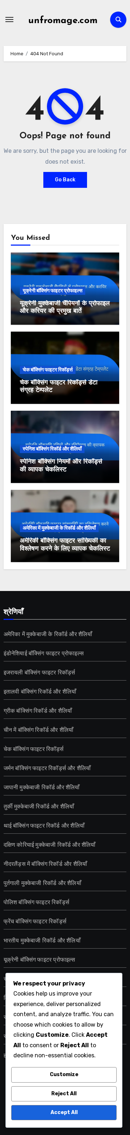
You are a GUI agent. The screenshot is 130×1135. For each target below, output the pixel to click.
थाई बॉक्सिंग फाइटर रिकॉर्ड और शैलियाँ (44, 825)
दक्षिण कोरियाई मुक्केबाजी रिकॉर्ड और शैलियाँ (50, 844)
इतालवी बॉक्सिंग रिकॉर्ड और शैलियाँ (40, 691)
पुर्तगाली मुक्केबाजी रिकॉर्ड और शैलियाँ (42, 883)
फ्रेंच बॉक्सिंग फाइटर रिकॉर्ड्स (35, 921)
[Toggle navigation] (9, 19)
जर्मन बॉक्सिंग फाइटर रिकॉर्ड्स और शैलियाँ (47, 768)
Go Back (65, 180)
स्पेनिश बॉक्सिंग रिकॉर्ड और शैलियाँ (52, 449)
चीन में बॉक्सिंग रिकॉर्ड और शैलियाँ (39, 729)
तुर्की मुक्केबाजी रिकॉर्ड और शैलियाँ (39, 806)
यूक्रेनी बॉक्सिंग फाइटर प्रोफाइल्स (52, 291)
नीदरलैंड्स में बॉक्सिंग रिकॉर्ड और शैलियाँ (45, 863)
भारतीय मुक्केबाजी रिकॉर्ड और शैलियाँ (42, 940)
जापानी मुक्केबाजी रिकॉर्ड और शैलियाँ (42, 787)
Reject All (64, 1094)
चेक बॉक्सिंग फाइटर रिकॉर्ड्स (48, 370)
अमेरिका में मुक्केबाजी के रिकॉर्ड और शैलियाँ (59, 528)
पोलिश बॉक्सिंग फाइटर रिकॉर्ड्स (36, 902)
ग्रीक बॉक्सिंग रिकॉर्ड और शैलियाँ (38, 710)
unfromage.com (63, 21)
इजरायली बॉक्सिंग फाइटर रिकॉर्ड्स (39, 672)
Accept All (64, 1112)
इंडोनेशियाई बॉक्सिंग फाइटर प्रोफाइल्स (44, 653)
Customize (64, 1074)
